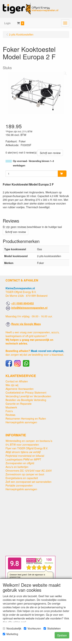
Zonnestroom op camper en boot (25, 474)
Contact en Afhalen (17, 381)
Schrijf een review (50, 153)
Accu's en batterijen (17, 467)
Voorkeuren (34, 628)
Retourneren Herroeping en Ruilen (26, 418)
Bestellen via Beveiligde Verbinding (26, 400)
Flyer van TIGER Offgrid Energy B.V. (27, 448)
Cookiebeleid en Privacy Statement (26, 392)
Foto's (9, 411)
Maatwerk (11, 407)
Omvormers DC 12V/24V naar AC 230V (29, 470)
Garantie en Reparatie (19, 403)
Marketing (12, 634)
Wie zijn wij (12, 385)
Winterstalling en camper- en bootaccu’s (29, 441)
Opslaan (62, 635)
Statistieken (54, 628)
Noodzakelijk (13, 628)
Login (7, 23)
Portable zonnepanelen (19, 485)
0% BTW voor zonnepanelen (22, 444)
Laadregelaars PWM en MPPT (23, 459)
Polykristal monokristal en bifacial (25, 456)
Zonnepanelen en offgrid (20, 463)
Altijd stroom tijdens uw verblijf (23, 452)
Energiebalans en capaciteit (22, 478)
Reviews (10, 415)
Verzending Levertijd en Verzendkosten (28, 396)
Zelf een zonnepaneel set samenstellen (29, 482)
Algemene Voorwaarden (20, 389)
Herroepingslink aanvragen (21, 422)
